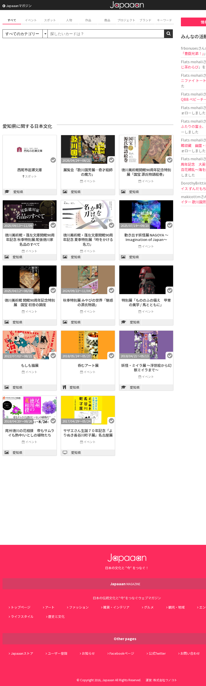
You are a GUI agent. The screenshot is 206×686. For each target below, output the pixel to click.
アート (50, 607)
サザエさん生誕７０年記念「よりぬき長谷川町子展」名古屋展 (88, 433)
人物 (69, 20)
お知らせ (88, 653)
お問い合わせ (190, 653)
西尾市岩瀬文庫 (29, 169)
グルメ (149, 607)
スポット (50, 20)
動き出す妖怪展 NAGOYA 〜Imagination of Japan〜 (146, 237)
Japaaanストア (22, 653)
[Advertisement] (88, 81)
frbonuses (189, 48)
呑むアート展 (88, 365)
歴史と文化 (56, 616)
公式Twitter (157, 653)
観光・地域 (176, 607)
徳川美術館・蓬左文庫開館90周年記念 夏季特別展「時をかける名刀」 (88, 239)
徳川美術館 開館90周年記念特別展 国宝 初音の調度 (30, 302)
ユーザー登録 (57, 653)
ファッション (79, 607)
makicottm (190, 196)
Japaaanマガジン (18, 5)
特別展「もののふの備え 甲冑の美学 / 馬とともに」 (146, 302)
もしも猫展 (29, 365)
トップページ (20, 607)
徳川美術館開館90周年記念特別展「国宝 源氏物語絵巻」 (146, 172)
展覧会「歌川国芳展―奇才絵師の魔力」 (88, 172)
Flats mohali (192, 61)
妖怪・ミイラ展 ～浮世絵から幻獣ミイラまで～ (146, 368)
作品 (88, 20)
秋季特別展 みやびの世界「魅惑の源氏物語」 (88, 302)
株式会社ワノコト (165, 680)
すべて (12, 20)
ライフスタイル (22, 616)
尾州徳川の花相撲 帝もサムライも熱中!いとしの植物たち (29, 433)
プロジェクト (126, 20)
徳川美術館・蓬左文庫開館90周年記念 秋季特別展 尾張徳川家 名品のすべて (30, 239)
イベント (31, 20)
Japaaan (127, 5)
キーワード (164, 20)
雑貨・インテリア (116, 607)
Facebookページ (122, 653)
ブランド (145, 20)
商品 (107, 20)
